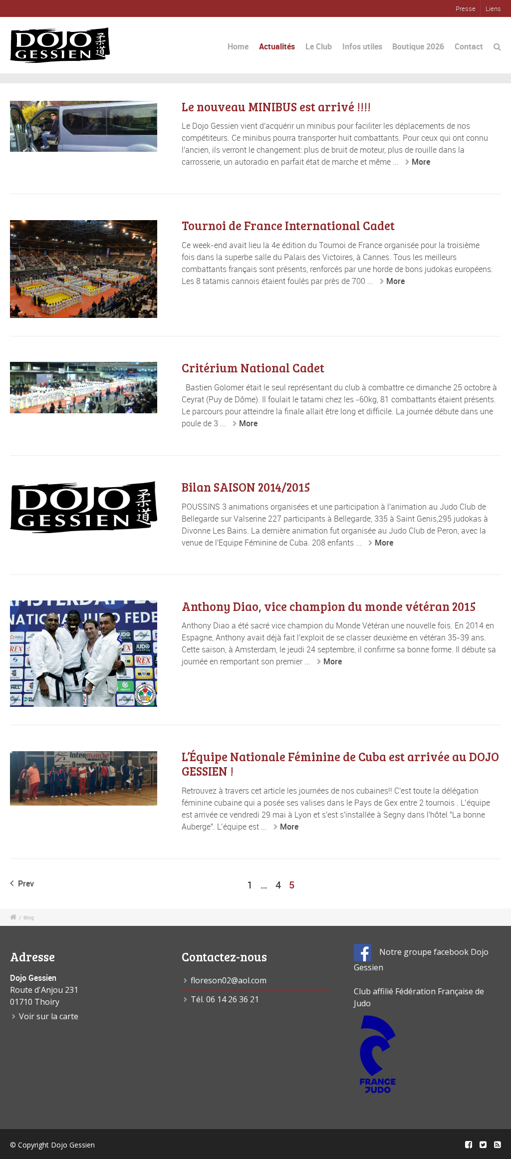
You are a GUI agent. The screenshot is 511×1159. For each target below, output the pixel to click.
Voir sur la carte (48, 1016)
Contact (469, 46)
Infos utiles (362, 46)
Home (238, 46)
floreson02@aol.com (228, 980)
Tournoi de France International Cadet (288, 225)
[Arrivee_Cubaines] (83, 778)
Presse (466, 8)
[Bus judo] (83, 126)
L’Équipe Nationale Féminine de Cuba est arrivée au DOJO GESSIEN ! (340, 763)
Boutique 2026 (418, 46)
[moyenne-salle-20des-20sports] (83, 269)
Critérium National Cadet (253, 367)
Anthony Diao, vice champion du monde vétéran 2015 (329, 606)
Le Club (318, 46)
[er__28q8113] (83, 653)
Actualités (277, 46)
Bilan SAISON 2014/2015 (246, 487)
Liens (493, 8)
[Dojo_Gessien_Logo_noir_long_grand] (83, 507)
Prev (25, 883)
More (421, 161)
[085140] (83, 387)
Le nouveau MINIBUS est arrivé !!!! (276, 106)
